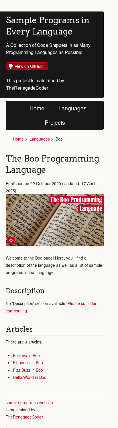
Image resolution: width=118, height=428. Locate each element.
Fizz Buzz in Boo (28, 370)
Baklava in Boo (26, 355)
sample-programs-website (29, 402)
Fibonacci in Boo (28, 362)
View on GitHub (29, 66)
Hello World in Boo (29, 377)
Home (37, 108)
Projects (55, 122)
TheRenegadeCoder (27, 88)
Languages (72, 108)
